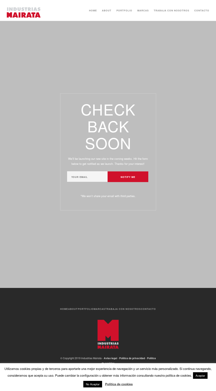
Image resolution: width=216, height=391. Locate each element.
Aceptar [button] (200, 376)
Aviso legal (110, 358)
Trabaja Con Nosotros (171, 10)
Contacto (201, 10)
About (106, 10)
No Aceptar (93, 384)
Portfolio (124, 10)
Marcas (143, 10)
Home (93, 10)
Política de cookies (119, 384)
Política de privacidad (132, 358)
